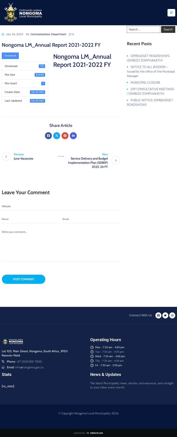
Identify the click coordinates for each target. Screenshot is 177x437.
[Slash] (61, 156)
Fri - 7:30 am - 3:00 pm (108, 365)
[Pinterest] (65, 135)
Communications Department (48, 34)
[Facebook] (48, 135)
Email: (25, 367)
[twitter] (165, 315)
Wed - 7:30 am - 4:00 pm (110, 356)
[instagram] (172, 315)
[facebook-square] (158, 315)
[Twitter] (56, 135)
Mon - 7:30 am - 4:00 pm (109, 347)
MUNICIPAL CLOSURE (145, 83)
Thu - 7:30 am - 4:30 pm (109, 361)
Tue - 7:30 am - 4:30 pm (109, 352)
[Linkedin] (73, 135)
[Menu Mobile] (171, 12)
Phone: (24, 361)
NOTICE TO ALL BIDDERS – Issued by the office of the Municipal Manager (151, 71)
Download (10, 55)
